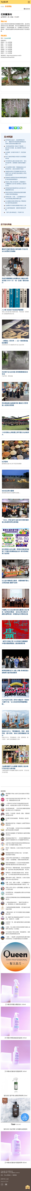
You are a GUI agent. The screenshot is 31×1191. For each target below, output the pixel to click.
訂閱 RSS (3, 1179)
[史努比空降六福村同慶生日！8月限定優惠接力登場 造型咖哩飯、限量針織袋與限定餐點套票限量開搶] (2, 859)
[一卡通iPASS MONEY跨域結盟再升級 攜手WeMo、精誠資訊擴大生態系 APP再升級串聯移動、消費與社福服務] (2, 804)
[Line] (6, 1184)
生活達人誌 (10, 1171)
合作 (8, 1179)
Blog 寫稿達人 (7, 1175)
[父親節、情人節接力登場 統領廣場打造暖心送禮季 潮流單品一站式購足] (2, 928)
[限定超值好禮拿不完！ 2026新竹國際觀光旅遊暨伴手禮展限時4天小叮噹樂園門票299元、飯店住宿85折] (2, 839)
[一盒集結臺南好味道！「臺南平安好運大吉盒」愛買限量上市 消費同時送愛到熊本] (2, 903)
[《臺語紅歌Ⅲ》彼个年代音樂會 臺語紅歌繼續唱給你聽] (2, 913)
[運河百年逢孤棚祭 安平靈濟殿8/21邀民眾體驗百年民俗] (2, 834)
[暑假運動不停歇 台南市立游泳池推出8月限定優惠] (2, 794)
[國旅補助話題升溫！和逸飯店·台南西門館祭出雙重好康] (2, 824)
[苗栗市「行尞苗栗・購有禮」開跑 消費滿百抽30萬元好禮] (2, 814)
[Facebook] (2, 1184)
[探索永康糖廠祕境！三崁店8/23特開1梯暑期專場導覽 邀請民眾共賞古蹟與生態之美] (2, 864)
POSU (6, 1181)
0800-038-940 (4, 1172)
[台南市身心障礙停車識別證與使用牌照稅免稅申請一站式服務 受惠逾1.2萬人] (2, 844)
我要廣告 (15, 1175)
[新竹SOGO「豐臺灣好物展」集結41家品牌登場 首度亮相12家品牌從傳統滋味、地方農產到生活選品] (2, 869)
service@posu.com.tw (13, 1172)
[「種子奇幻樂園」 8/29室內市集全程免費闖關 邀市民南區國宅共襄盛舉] (2, 829)
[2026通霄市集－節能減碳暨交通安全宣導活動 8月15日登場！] (2, 893)
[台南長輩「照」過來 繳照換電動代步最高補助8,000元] (2, 923)
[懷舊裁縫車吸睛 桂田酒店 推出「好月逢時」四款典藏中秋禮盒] (2, 854)
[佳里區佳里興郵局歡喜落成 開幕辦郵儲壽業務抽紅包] (2, 898)
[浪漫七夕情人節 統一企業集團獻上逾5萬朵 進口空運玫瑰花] (2, 888)
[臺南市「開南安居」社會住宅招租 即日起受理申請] (2, 849)
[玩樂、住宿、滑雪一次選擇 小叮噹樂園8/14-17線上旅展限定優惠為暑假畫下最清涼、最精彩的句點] (2, 883)
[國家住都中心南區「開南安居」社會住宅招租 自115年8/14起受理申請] (2, 878)
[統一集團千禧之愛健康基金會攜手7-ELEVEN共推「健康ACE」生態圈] (2, 918)
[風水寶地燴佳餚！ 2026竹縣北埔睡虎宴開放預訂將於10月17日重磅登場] (2, 809)
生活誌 (2, 6)
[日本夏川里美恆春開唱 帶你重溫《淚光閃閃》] (2, 819)
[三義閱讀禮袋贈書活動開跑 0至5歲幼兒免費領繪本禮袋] (2, 908)
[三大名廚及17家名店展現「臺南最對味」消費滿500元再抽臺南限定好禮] (2, 933)
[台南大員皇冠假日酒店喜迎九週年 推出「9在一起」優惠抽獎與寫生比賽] (2, 799)
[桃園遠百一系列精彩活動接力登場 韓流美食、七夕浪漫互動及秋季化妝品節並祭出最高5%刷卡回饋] (2, 874)
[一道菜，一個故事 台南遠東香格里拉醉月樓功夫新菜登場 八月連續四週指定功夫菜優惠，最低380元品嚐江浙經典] (2, 938)
